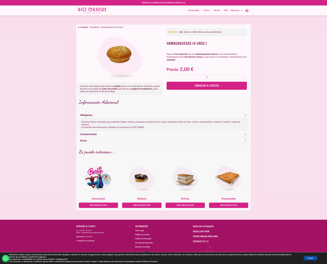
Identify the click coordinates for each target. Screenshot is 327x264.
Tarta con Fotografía (203, 226)
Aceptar (310, 258)
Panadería (94, 27)
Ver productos (98, 205)
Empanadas (193, 10)
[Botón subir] (320, 247)
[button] (163, 115)
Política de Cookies (142, 235)
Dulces (185, 198)
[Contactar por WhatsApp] (5, 258)
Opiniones (80, 237)
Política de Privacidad (143, 239)
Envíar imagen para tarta (205, 236)
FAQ (226, 10)
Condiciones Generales (144, 243)
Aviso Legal (139, 230)
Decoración (98, 198)
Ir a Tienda (83, 27)
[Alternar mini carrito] (247, 10)
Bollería (141, 198)
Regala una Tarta (201, 231)
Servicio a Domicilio (142, 247)
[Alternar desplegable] (242, 10)
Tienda (216, 10)
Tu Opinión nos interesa (85, 241)
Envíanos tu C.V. (201, 241)
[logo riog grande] (97, 10)
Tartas (206, 10)
